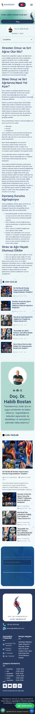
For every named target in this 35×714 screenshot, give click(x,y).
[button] (31, 5)
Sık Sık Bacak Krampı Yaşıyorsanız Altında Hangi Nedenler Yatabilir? (23, 290)
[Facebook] (5, 686)
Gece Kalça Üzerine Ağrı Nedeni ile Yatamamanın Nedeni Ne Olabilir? (22, 346)
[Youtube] (10, 686)
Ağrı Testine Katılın (25, 706)
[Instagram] (15, 686)
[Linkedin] (20, 686)
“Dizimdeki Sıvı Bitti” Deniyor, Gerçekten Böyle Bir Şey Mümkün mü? (22, 333)
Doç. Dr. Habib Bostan (10, 477)
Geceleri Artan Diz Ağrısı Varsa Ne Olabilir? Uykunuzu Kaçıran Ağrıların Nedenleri (22, 304)
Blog (17, 22)
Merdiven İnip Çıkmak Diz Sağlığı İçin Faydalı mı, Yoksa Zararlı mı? (23, 319)
